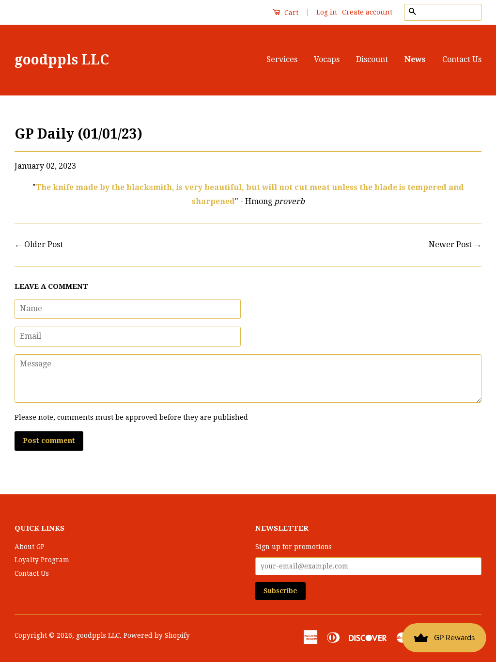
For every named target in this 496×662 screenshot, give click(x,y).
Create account (367, 12)
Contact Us (461, 59)
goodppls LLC (62, 60)
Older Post (43, 244)
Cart (290, 12)
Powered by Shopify (157, 635)
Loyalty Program (42, 560)
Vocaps (327, 59)
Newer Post (450, 244)
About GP (30, 547)
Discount (372, 59)
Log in (326, 12)
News (415, 59)
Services (281, 59)
